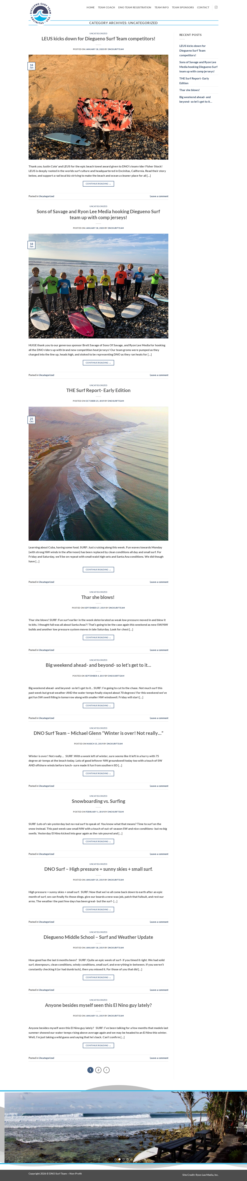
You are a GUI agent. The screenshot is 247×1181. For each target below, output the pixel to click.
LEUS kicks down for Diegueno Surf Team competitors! (98, 38)
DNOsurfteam (116, 49)
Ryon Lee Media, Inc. (207, 1174)
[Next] (106, 1070)
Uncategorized (98, 33)
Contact (203, 7)
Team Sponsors (183, 7)
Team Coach (106, 7)
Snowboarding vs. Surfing (98, 801)
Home (91, 7)
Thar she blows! (98, 597)
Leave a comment (159, 196)
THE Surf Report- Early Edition (98, 390)
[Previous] (9, 1127)
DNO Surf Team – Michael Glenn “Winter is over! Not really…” (98, 733)
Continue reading (98, 183)
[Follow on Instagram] (216, 7)
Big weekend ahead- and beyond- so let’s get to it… (98, 665)
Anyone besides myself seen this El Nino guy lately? (98, 1005)
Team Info (162, 7)
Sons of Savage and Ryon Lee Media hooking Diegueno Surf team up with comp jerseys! (198, 66)
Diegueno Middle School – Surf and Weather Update (98, 937)
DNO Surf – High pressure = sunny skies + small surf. (98, 869)
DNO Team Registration (134, 7)
